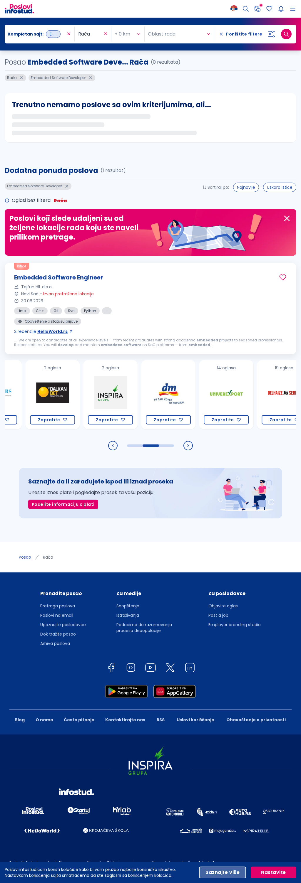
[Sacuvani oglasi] (269, 9)
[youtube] (150, 668)
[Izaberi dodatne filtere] (271, 34)
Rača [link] (48, 557)
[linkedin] (190, 668)
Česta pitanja (79, 720)
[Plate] (257, 9)
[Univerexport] (213, 394)
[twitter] (170, 668)
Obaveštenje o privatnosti (256, 720)
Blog (20, 720)
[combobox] (36, 34)
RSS (161, 720)
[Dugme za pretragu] (286, 34)
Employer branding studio (234, 625)
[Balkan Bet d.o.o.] (40, 394)
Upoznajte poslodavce (63, 625)
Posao (25, 557)
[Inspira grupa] (98, 394)
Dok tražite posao (58, 634)
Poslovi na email (56, 615)
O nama (44, 720)
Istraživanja (127, 615)
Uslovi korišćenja (195, 720)
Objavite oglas (223, 606)
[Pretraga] (246, 9)
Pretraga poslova (57, 606)
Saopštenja (127, 606)
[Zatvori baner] (287, 218)
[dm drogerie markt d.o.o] (155, 394)
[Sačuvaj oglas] (283, 277)
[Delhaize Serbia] (271, 394)
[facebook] (111, 668)
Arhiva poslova (55, 643)
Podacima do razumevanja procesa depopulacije (144, 627)
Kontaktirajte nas (125, 720)
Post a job (218, 615)
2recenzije (41, 331)
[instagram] (131, 668)
